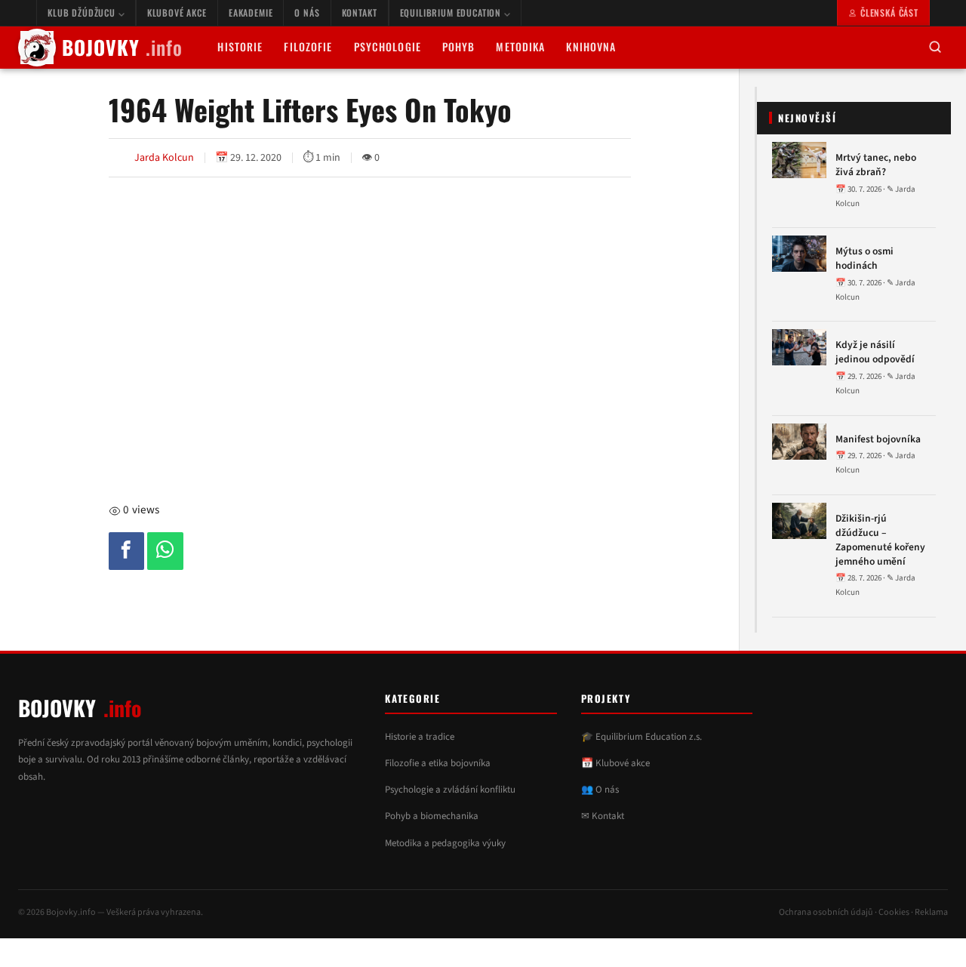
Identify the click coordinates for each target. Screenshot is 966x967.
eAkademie (251, 12)
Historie (240, 46)
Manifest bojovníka (878, 439)
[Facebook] (127, 551)
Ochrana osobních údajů (826, 912)
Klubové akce (177, 12)
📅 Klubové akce (615, 763)
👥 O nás (600, 789)
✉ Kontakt (602, 816)
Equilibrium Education (452, 12)
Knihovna (591, 46)
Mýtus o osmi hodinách (864, 259)
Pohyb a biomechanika (431, 816)
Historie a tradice (419, 737)
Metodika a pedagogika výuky (445, 843)
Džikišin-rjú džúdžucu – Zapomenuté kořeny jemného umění (880, 540)
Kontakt (359, 12)
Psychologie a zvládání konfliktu (450, 789)
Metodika (520, 46)
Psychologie (387, 46)
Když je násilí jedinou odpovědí (875, 352)
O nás (306, 12)
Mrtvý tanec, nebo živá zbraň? (875, 165)
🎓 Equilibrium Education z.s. (641, 737)
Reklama (931, 912)
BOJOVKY (122, 47)
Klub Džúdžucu (83, 12)
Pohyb (458, 46)
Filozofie (308, 46)
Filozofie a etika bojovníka (438, 763)
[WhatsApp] (165, 551)
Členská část (889, 12)
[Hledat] (935, 48)
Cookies (893, 912)
